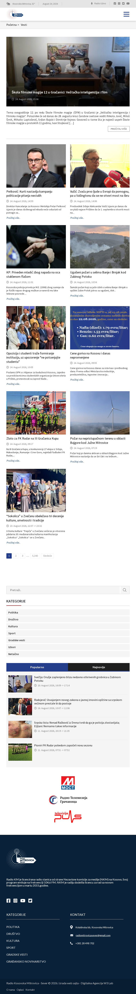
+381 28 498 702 (84, 943)
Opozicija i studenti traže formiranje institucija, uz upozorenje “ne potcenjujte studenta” (33, 357)
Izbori (12, 647)
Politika (13, 612)
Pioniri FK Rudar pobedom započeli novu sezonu (63, 745)
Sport (12, 633)
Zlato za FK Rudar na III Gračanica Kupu (32, 438)
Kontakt (30, 989)
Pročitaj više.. (13, 217)
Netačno (13, 654)
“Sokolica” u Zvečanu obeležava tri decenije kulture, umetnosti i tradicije (35, 518)
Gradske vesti (16, 640)
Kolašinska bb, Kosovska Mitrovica (94, 927)
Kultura (13, 626)
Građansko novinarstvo (26, 961)
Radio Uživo (100, 3)
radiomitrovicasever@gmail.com (93, 935)
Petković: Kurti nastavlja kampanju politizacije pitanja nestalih (29, 193)
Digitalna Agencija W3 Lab (97, 983)
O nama (10, 989)
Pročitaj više (119, 128)
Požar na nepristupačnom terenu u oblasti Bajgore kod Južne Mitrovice (97, 440)
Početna (12, 24)
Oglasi (20, 989)
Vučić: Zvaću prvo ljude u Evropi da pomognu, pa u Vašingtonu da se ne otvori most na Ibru (99, 193)
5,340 (35, 555)
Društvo (13, 619)
